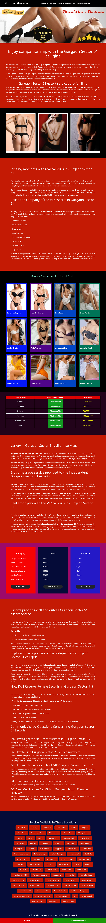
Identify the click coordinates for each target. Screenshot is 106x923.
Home (43, 3)
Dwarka (19, 838)
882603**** (88, 425)
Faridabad (57, 3)
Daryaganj (45, 843)
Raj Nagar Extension (40, 875)
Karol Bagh (51, 859)
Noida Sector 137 (53, 880)
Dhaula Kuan (51, 870)
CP (75, 896)
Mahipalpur (53, 833)
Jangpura (58, 849)
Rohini (40, 838)
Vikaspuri (50, 864)
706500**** (88, 406)
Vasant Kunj (53, 838)
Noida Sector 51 (87, 886)
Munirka (23, 870)
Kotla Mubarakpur (57, 854)
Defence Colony (39, 854)
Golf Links (88, 854)
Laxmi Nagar (84, 843)
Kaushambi (57, 875)
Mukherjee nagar (67, 859)
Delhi (49, 3)
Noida (73, 828)
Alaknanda (47, 828)
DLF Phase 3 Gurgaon (21, 896)
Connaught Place (37, 833)
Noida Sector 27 (35, 886)
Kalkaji (77, 864)
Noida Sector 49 (87, 880)
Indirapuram (66, 870)
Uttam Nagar (63, 864)
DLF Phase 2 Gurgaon (42, 896)
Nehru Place (68, 833)
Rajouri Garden (35, 864)
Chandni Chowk (37, 901)
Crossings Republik (20, 875)
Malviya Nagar (83, 833)
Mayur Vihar (85, 838)
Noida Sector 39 (70, 880)
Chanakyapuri (87, 896)
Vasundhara (81, 870)
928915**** (88, 401)
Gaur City (70, 875)
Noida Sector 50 (70, 886)
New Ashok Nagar (86, 875)
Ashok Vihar (61, 828)
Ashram (31, 849)
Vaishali (33, 843)
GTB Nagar (37, 859)
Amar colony (72, 849)
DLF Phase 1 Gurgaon (78, 891)
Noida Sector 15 (59, 891)
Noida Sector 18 (18, 886)
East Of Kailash (68, 901)
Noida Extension (83, 3)
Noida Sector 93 (18, 880)
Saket (30, 838)
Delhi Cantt (53, 901)
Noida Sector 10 (35, 880)
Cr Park (87, 864)
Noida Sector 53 (42, 891)
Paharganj (20, 843)
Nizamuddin (44, 849)
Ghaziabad (21, 833)
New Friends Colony (21, 854)
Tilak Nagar (20, 864)
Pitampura (19, 849)
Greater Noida (69, 3)
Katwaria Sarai (22, 859)
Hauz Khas (21, 828)
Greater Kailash (69, 838)
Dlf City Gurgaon (62, 896)
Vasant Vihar (36, 870)
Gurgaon (85, 828)
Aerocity (34, 828)
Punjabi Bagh (84, 859)
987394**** (88, 421)
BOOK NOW (20, 586)
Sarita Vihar (87, 849)
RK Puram (70, 843)
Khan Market (74, 854)
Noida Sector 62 (53, 886)
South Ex (58, 843)
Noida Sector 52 (25, 891)
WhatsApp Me (55, 401)
